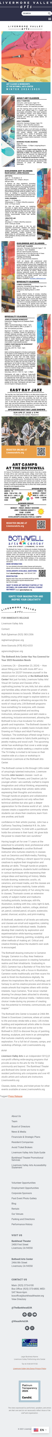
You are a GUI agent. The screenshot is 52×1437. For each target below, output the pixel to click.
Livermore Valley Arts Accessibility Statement (29, 1166)
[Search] (50, 13)
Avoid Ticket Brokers (22, 1147)
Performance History (22, 1224)
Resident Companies (22, 1142)
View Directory (19, 1299)
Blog (14, 1203)
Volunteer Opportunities (24, 1182)
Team (14, 1121)
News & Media (19, 1131)
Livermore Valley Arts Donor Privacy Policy (29, 1369)
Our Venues (17, 1214)
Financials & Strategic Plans (26, 1137)
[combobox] (35, 13)
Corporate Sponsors (22, 1193)
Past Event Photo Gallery (24, 1198)
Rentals (15, 1208)
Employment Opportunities (25, 1188)
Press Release (15, 1096)
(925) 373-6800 (31, 1288)
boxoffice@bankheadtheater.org (28, 1295)
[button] (49, 18)
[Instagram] (29, 1314)
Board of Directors (21, 1126)
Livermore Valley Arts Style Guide (28, 1152)
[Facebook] (24, 1314)
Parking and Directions (23, 1219)
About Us (16, 1116)
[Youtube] (34, 1314)
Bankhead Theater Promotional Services (27, 1158)
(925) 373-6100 (26, 1285)
